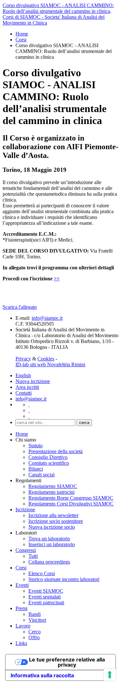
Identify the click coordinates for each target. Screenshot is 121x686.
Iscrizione (25, 509)
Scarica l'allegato (20, 307)
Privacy (23, 358)
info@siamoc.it (47, 318)
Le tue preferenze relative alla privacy (67, 662)
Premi (21, 608)
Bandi (34, 614)
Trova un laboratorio (49, 538)
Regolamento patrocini (51, 492)
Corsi (20, 39)
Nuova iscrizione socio (51, 527)
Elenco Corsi (41, 573)
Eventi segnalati (44, 596)
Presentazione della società (55, 451)
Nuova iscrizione (32, 381)
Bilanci (35, 469)
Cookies (45, 358)
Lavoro (22, 626)
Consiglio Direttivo (47, 457)
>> (57, 278)
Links (21, 643)
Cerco (34, 631)
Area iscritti (27, 387)
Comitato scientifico (48, 463)
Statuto (35, 445)
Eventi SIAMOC (45, 591)
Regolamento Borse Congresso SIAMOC (70, 498)
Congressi (25, 550)
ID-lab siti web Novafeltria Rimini (50, 364)
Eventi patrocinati (46, 602)
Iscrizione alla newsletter (53, 515)
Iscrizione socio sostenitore (55, 521)
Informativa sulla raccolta (42, 675)
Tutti (33, 556)
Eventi (22, 585)
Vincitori (37, 620)
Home (21, 33)
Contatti (23, 393)
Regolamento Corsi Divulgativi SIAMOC (71, 503)
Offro (34, 637)
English (23, 375)
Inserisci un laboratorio (51, 544)
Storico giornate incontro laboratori (63, 579)
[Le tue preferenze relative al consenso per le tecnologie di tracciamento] (110, 675)
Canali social (41, 474)
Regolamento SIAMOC (52, 486)
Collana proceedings (49, 562)
